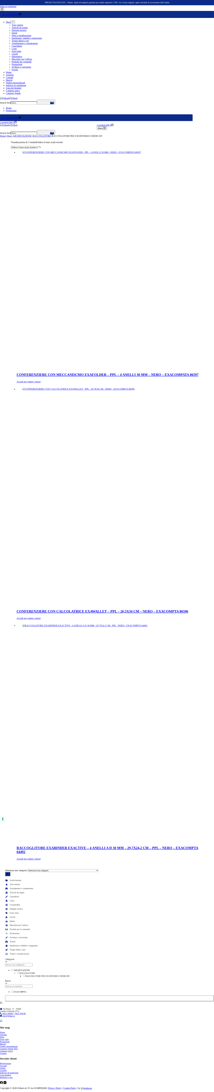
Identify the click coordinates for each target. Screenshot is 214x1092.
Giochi (12, 917)
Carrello (3, 1070)
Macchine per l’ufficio (19, 925)
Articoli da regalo (17, 892)
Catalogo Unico (6, 1051)
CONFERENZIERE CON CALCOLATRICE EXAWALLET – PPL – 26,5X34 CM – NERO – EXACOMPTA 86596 (102, 611)
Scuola (12, 941)
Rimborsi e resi (6, 1077)
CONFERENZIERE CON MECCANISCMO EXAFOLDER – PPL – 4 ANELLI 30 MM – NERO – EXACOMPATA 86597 (108, 375)
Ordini (2, 1068)
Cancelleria (14, 897)
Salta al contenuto (8, 6)
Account (3, 1066)
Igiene (12, 921)
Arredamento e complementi (21, 888)
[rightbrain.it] (86, 1088)
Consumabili (15, 905)
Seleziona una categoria (16, 870)
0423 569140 (20, 1014)
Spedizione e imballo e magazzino (24, 946)
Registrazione (5, 1063)
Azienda (3, 1035)
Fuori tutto (14, 913)
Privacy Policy (55, 1088)
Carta (12, 901)
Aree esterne (15, 884)
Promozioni (11, 110)
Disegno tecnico (16, 909)
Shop (2, 1037)
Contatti (3, 1053)
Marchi (3, 1044)
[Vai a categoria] (7, 874)
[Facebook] (1, 1083)
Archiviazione (15, 880)
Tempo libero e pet (17, 950)
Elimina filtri (109, 998)
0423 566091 (8, 1014)
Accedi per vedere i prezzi (29, 381)
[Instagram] (4, 1083)
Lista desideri (5, 1075)
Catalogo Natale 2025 (9, 1049)
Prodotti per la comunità (20, 929)
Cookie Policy (69, 1088)
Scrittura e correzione (19, 937)
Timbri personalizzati (9, 1046)
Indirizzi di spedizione (9, 1073)
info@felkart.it (9, 1016)
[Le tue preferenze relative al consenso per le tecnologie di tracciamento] (3, 819)
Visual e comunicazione (19, 954)
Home (9, 108)
